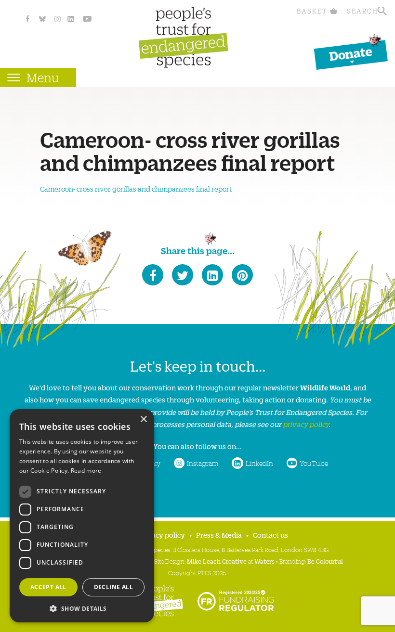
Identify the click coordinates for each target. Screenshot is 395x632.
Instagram (202, 463)
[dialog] (82, 515)
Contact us (270, 534)
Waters (264, 561)
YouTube (314, 463)
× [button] (143, 419)
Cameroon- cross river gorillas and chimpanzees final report (136, 188)
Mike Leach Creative (217, 561)
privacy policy (306, 423)
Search (362, 11)
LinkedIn (259, 463)
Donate (351, 53)
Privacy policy (161, 534)
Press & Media (219, 534)
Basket (312, 11)
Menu (42, 77)
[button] (82, 608)
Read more (86, 470)
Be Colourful (325, 561)
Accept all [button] (48, 587)
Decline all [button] (113, 587)
